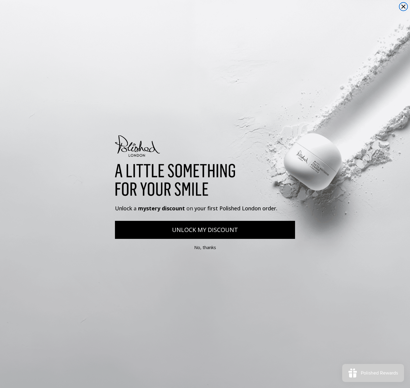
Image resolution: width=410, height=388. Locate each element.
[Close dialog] (403, 6)
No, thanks (205, 247)
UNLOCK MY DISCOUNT (205, 230)
